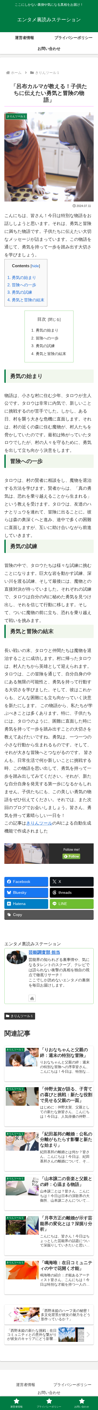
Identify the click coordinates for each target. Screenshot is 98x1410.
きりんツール (39, 823)
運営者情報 (25, 1384)
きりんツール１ (22, 1016)
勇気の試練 (19, 292)
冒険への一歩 (21, 284)
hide (35, 266)
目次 (41, 319)
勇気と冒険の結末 (25, 299)
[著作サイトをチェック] (32, 998)
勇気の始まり (21, 277)
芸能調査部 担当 (44, 952)
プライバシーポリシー (72, 1384)
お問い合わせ (49, 1392)
